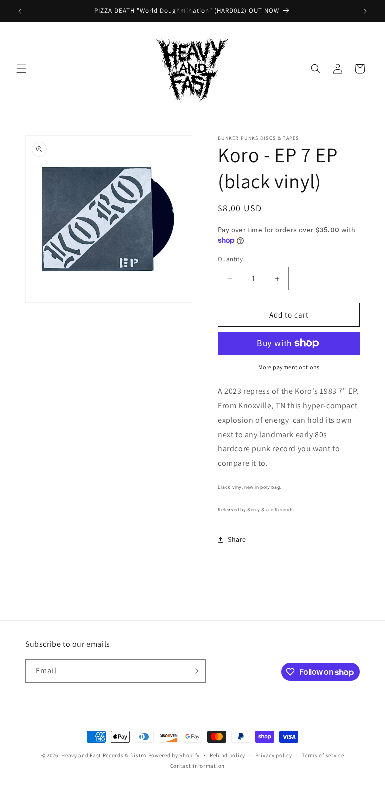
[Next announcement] (365, 11)
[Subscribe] (194, 671)
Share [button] (237, 539)
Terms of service (323, 755)
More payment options (289, 367)
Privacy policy (273, 755)
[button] (21, 69)
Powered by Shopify (174, 755)
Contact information (197, 765)
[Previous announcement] (20, 11)
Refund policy (227, 755)
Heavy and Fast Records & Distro (104, 755)
